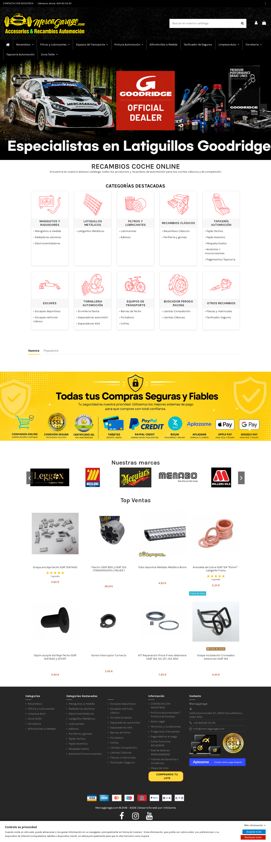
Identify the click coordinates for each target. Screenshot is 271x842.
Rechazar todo (253, 837)
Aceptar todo (254, 831)
